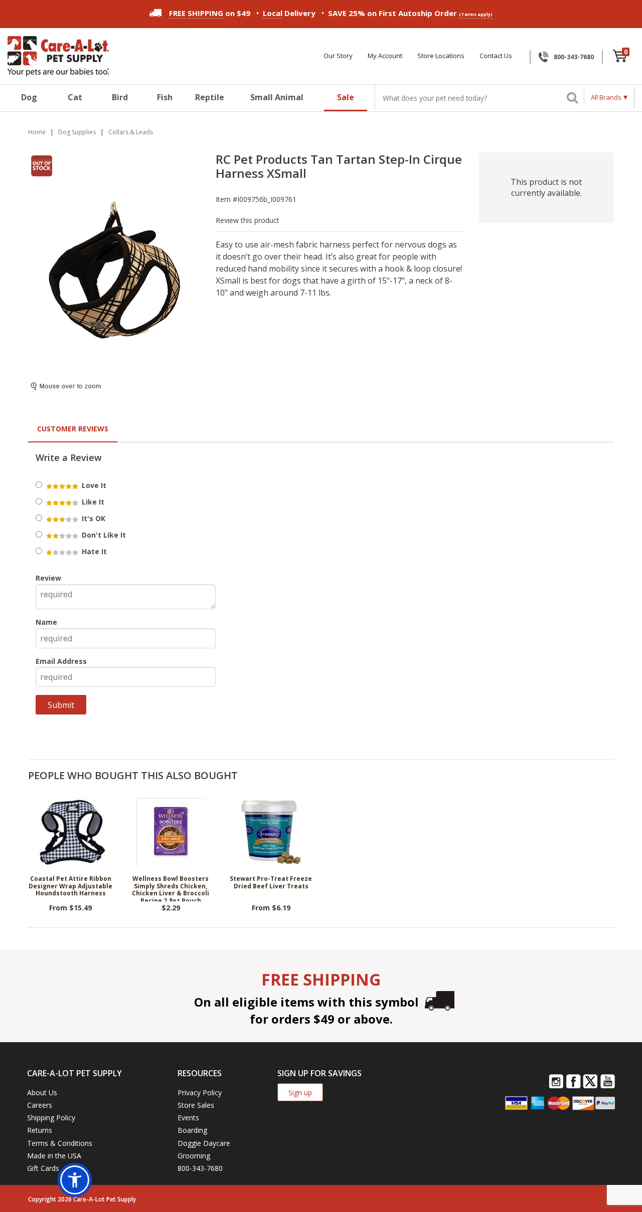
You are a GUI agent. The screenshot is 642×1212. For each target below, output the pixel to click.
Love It (93, 485)
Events (188, 1117)
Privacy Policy (200, 1092)
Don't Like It (103, 535)
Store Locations (440, 56)
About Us (42, 1092)
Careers (39, 1105)
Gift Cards (43, 1168)
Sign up (300, 1092)
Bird (120, 97)
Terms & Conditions (59, 1143)
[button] (74, 1179)
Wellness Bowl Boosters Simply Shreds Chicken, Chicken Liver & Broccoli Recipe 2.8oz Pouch (170, 888)
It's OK (92, 518)
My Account (385, 56)
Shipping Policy (51, 1117)
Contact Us (495, 56)
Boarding (192, 1130)
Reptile (209, 97)
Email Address (61, 661)
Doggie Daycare (204, 1143)
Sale (345, 97)
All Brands (606, 97)
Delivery (289, 13)
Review (48, 578)
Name (46, 622)
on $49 (209, 13)
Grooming (194, 1155)
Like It (92, 502)
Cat (75, 97)
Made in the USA (54, 1155)
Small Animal (276, 97)
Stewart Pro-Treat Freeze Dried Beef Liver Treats (271, 882)
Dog (29, 97)
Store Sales (196, 1105)
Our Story (338, 56)
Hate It (93, 551)
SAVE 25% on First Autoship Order (410, 13)
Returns (39, 1130)
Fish (165, 97)
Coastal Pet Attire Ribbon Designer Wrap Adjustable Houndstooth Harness (70, 886)
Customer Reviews (72, 428)
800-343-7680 (574, 57)
